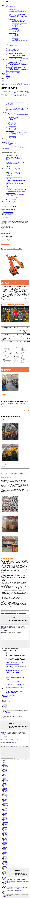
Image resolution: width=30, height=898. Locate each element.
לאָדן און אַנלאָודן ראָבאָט (14, 29)
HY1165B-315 (15, 28)
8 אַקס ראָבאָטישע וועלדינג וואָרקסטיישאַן (15, 110)
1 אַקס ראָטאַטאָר (13, 45)
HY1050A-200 (15, 35)
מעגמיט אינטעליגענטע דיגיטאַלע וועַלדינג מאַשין (19, 58)
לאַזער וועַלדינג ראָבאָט (14, 15)
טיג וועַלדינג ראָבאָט (13, 12)
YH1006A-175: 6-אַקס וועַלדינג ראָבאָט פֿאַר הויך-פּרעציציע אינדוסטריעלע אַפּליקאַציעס (18, 11)
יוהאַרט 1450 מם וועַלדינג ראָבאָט (13, 169)
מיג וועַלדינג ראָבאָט (13, 9)
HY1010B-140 (15, 39)
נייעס (4, 73)
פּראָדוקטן (5, 5)
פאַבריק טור (8, 76)
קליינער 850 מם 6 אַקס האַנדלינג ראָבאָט (14, 173)
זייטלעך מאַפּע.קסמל (7, 698)
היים (4, 4)
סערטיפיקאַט (9, 77)
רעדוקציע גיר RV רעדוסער (12, 50)
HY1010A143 (15, 26)
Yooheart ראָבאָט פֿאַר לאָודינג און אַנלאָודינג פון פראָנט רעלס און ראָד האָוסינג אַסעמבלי (17, 65)
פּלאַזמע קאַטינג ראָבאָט (14, 49)
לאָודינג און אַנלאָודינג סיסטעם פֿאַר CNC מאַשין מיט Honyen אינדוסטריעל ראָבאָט (17, 61)
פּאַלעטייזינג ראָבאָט (13, 19)
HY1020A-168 (15, 31)
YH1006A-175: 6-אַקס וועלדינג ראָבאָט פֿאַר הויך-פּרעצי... (14, 671)
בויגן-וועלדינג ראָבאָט (10, 6)
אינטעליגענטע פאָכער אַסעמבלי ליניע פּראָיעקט (16, 63)
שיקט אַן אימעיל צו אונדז (6, 233)
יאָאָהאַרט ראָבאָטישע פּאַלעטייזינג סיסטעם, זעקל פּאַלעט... (15, 663)
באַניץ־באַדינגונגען (7, 701)
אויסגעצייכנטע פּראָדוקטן (8, 695)
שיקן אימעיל (3, 718)
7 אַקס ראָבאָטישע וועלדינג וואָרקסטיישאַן (18, 16)
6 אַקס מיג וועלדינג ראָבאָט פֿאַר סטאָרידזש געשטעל (17, 108)
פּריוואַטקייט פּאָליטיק (7, 700)
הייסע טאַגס (5, 696)
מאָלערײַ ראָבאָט (12, 33)
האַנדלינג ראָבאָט (9, 18)
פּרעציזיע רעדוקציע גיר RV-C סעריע (16, 51)
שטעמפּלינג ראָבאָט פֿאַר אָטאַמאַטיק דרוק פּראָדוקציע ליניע (19, 41)
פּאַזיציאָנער (8, 44)
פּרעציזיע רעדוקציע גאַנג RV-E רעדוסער (17, 53)
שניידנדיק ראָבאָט (10, 48)
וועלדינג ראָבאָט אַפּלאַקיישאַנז (12, 68)
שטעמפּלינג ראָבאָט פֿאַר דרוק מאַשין (19, 43)
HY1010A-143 (15, 34)
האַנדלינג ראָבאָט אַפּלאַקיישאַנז (12, 72)
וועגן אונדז (5, 74)
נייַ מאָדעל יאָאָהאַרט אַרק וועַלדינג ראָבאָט (18, 7)
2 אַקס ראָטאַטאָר (13, 46)
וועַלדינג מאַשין (9, 54)
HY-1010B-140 (15, 30)
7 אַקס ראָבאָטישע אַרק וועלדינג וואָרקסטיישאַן (16, 189)
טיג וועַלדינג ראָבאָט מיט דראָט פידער (17, 14)
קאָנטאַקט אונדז (6, 78)
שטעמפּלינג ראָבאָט (13, 36)
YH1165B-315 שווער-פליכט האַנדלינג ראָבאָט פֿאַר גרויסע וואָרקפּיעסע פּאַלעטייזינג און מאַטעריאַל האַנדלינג (20, 22)
